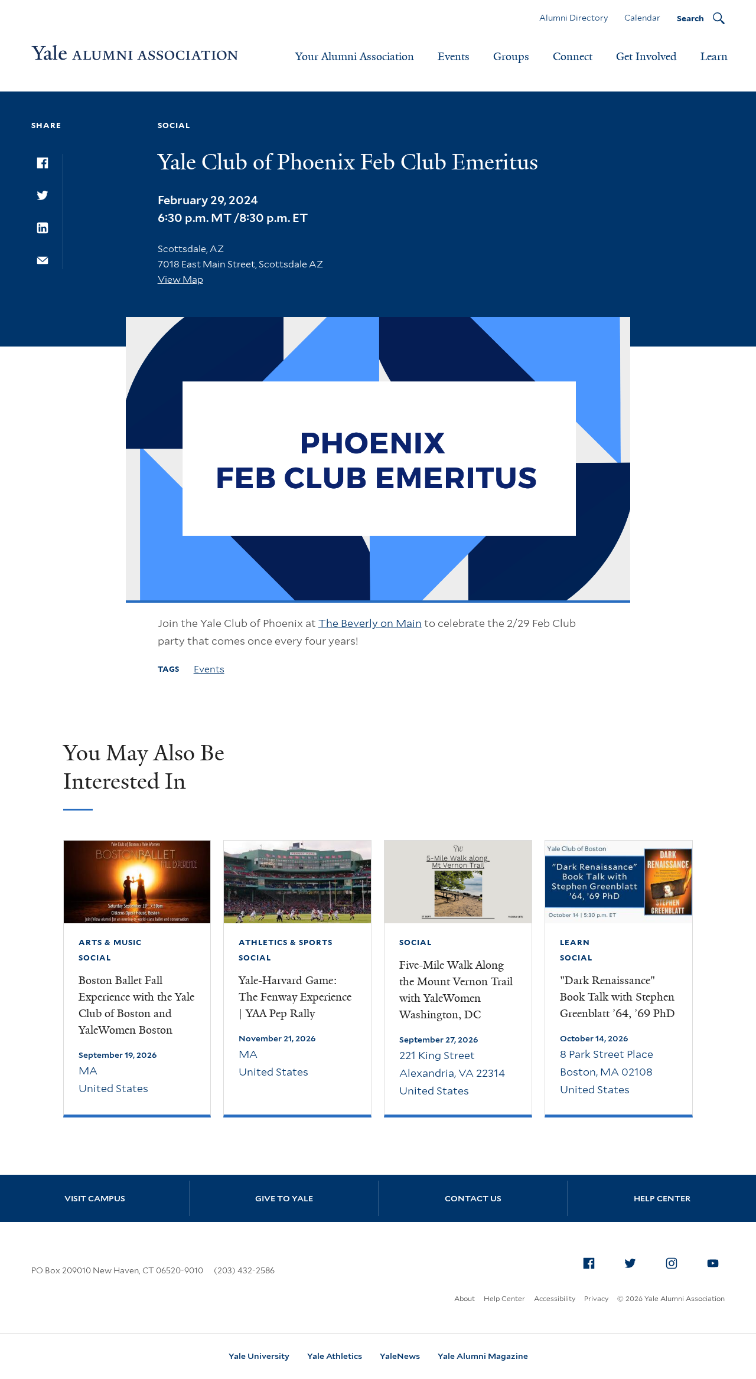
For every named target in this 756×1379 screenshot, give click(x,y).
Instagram (671, 1263)
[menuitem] (589, 1263)
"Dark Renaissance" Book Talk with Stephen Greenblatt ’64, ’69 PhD (617, 997)
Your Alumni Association (354, 57)
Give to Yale (284, 1198)
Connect (572, 57)
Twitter (630, 1263)
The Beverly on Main (370, 623)
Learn (714, 57)
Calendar (642, 17)
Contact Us (473, 1198)
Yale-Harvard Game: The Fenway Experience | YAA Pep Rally (295, 997)
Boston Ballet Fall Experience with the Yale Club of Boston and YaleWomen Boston (136, 1005)
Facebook (589, 1263)
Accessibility (554, 1298)
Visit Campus (94, 1198)
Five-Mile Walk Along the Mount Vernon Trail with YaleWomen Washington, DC (456, 990)
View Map (180, 279)
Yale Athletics (334, 1356)
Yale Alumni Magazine (483, 1356)
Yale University (259, 1356)
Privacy (596, 1298)
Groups (511, 57)
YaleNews (400, 1356)
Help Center (662, 1198)
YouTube (713, 1263)
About (464, 1298)
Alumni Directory (573, 17)
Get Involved (646, 57)
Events (454, 57)
